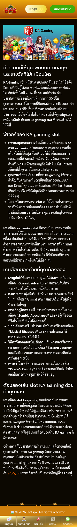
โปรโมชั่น (38, 524)
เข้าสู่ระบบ (36, 9)
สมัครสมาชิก (62, 9)
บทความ (53, 524)
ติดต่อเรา (67, 524)
